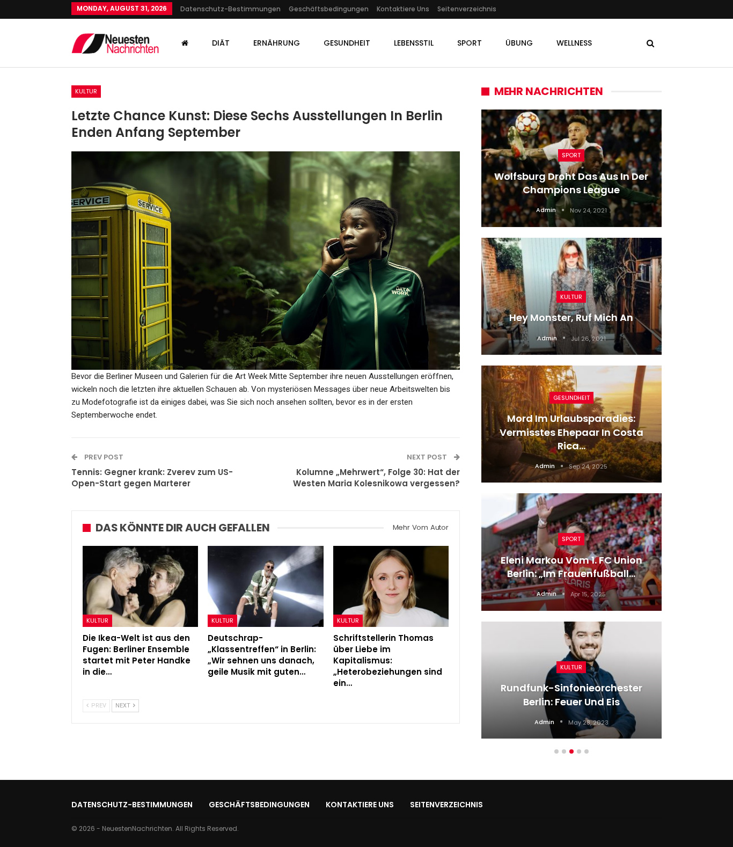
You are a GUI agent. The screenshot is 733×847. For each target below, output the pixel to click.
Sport (469, 43)
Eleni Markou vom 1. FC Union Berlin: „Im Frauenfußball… (571, 566)
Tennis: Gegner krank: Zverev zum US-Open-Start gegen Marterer (152, 477)
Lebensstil (414, 43)
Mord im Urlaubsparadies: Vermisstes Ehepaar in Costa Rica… (571, 432)
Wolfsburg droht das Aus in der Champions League (571, 183)
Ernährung (276, 43)
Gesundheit (347, 43)
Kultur (86, 91)
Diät (221, 43)
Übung (519, 43)
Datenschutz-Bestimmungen (230, 8)
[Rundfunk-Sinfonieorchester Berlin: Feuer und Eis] (571, 680)
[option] (571, 429)
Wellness (574, 43)
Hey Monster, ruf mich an (571, 317)
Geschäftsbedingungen (329, 8)
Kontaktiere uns (403, 8)
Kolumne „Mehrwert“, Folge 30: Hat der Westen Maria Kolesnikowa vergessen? (376, 477)
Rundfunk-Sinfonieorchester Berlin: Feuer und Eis (571, 694)
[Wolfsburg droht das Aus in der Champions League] (571, 168)
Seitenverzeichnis (466, 8)
